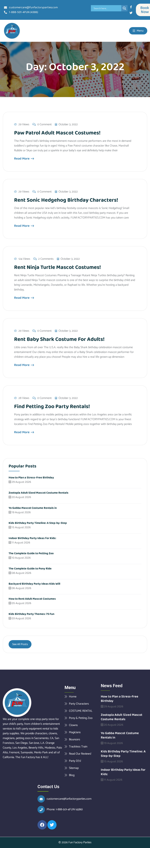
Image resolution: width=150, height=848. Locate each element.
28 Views (23, 398)
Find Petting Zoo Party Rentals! (52, 406)
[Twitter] (131, 13)
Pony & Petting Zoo (81, 718)
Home (72, 696)
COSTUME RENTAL (80, 710)
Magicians (75, 732)
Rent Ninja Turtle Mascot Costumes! (57, 267)
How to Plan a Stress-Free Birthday (31, 477)
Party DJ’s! (75, 760)
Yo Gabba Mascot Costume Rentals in (33, 508)
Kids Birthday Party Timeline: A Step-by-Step (38, 523)
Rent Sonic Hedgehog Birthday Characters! (66, 200)
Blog (71, 775)
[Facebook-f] (131, 7)
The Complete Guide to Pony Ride (30, 568)
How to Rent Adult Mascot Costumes (32, 599)
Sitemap (74, 768)
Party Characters (79, 703)
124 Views (24, 259)
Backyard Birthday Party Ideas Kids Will (34, 584)
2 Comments (46, 259)
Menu (140, 30)
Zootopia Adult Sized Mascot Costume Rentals (38, 492)
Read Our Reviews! (80, 753)
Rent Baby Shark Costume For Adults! (59, 339)
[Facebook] (42, 825)
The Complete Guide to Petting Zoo (31, 553)
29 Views (23, 124)
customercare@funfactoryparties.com (69, 799)
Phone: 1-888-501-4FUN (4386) (65, 809)
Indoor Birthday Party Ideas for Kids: (32, 538)
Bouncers (74, 739)
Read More (22, 158)
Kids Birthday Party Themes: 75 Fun (31, 614)
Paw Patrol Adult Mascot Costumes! (57, 133)
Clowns (73, 725)
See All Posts (20, 644)
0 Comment (44, 124)
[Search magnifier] (124, 8)
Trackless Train (78, 746)
